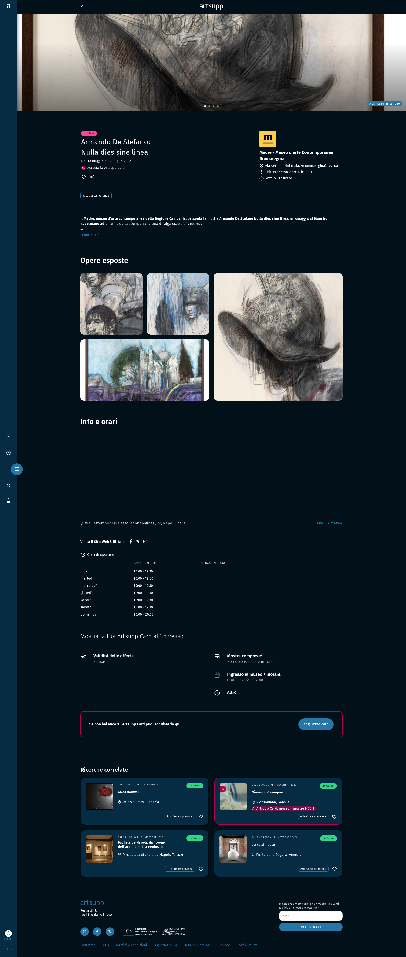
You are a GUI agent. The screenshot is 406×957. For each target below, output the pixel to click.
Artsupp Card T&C (198, 945)
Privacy (224, 945)
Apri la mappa (330, 523)
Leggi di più (90, 235)
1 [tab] (205, 106)
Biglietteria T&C (166, 945)
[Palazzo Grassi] (99, 796)
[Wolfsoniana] (233, 796)
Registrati (311, 927)
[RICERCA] (8, 486)
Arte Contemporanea (96, 195)
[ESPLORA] (8, 453)
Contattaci (88, 945)
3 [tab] (213, 106)
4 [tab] (218, 106)
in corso (195, 785)
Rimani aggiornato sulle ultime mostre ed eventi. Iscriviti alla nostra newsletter (309, 905)
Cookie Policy (246, 945)
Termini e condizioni (131, 945)
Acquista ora (316, 724)
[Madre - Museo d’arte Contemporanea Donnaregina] (300, 139)
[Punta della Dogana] (233, 849)
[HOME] (8, 438)
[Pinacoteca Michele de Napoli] (99, 849)
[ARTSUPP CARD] (8, 500)
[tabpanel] (203, 62)
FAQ (106, 945)
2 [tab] (209, 106)
